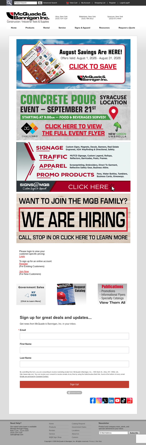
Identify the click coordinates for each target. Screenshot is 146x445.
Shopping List (100, 3)
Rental (46, 28)
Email (23, 330)
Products (30, 28)
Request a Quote (127, 28)
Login (22, 256)
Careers (75, 437)
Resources (104, 28)
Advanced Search (50, 3)
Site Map (99, 441)
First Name (26, 344)
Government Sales (79, 427)
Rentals (52, 430)
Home (14, 28)
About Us (75, 434)
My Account (85, 3)
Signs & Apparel (82, 28)
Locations (75, 430)
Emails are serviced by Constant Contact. (34, 376)
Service (62, 28)
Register (112, 3)
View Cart (73, 3)
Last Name (25, 358)
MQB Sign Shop (55, 437)
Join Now (24, 271)
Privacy (91, 441)
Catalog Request (78, 424)
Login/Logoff (124, 3)
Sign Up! (74, 384)
